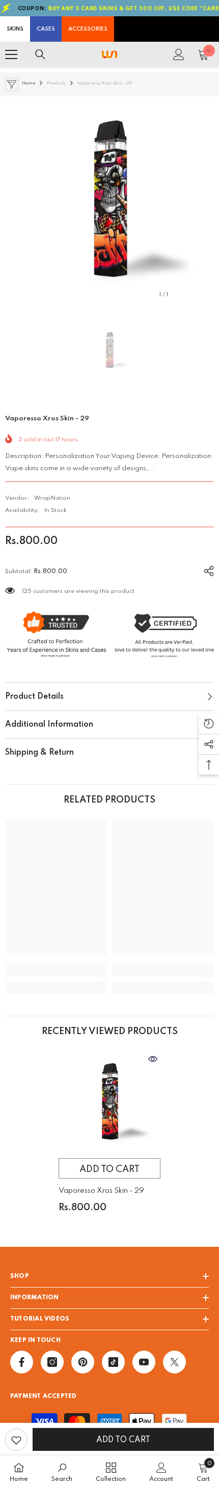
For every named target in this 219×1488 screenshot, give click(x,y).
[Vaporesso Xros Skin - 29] (109, 1102)
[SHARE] (205, 569)
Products (56, 83)
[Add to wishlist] (16, 1439)
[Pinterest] (82, 1362)
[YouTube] (143, 1362)
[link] (56, 970)
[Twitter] (174, 1362)
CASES (46, 29)
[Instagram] (52, 1362)
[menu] (11, 54)
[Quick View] (152, 1059)
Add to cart (123, 1440)
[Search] (40, 54)
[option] (109, 200)
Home (28, 83)
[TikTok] (113, 1362)
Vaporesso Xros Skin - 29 (101, 1190)
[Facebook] (21, 1362)
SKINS (15, 29)
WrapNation (52, 498)
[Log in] (178, 54)
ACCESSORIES (87, 29)
